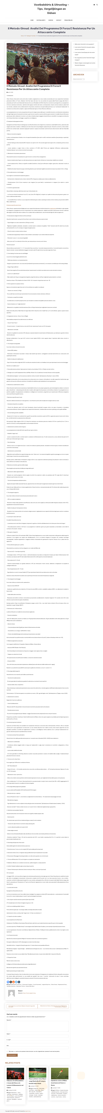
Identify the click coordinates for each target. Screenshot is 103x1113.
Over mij (50, 20)
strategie (31, 1095)
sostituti (53, 1096)
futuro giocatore (63, 1091)
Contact (58, 20)
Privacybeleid (68, 20)
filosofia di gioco (10, 1095)
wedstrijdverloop (37, 1096)
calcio (19, 1092)
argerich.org (27, 1111)
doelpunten (35, 1088)
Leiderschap (37, 1090)
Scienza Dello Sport (30, 986)
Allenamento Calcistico (16, 984)
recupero (65, 1093)
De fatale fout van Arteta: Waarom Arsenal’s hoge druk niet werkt (21, 1006)
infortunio (53, 1093)
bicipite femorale (64, 1090)
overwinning (31, 1093)
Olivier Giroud (54, 984)
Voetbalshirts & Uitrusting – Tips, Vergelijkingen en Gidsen (51, 9)
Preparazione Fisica (62, 984)
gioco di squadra (19, 1095)
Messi (42, 1090)
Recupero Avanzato (11, 986)
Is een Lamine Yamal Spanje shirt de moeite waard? (85, 53)
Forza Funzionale (37, 984)
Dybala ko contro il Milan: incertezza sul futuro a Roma (59, 1083)
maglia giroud (53, 208)
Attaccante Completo (27, 984)
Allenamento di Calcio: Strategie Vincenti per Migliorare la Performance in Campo (53, 1006)
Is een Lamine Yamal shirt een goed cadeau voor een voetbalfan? (85, 48)
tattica (64, 1096)
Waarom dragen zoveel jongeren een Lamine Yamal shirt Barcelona (85, 64)
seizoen (37, 1093)
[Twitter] (16, 982)
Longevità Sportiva (46, 984)
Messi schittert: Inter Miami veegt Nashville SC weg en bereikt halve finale (37, 1081)
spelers (41, 1093)
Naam (8, 1034)
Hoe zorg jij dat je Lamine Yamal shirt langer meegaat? (85, 59)
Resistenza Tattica (20, 986)
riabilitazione (54, 1095)
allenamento (14, 1092)
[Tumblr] (19, 982)
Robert (20, 991)
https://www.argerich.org (29, 993)
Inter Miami (31, 1090)
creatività (9, 1094)
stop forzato (59, 1096)
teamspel (40, 1095)
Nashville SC (39, 1091)
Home (31, 20)
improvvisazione (10, 1097)
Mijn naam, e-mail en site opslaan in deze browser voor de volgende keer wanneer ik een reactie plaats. (34, 1051)
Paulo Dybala (59, 1093)
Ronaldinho (14, 1099)
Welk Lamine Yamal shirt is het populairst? (84, 44)
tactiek (35, 1095)
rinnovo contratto (62, 1095)
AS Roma (57, 1090)
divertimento (15, 1094)
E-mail (9, 1039)
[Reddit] (13, 982)
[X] (11, 982)
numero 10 (17, 1097)
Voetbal (31, 1096)
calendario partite (55, 1091)
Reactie (9, 1020)
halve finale (41, 1088)
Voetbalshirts (41, 20)
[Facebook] (8, 982)
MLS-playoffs (32, 1091)
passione (9, 1099)
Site (8, 1045)
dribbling (20, 1094)
